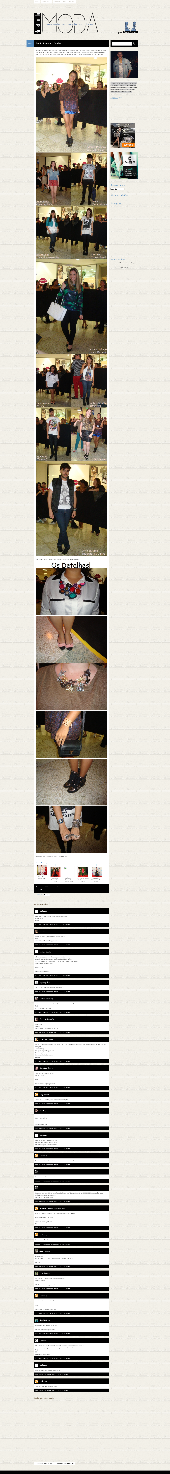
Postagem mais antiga (44, 1463)
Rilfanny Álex (45, 982)
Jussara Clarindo (46, 1039)
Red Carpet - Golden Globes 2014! (55, 879)
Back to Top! (99, 1472)
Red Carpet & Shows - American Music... (96, 879)
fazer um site (124, 267)
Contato (57, 1)
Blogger (78, 1472)
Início (37, 1)
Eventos (46, 895)
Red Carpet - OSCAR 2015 (42, 877)
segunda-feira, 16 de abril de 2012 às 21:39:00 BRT (52, 1358)
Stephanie (43, 1340)
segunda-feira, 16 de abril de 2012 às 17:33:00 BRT (52, 1148)
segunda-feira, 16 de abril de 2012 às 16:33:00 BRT (52, 1087)
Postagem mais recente (65, 1463)
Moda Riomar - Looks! (48, 43)
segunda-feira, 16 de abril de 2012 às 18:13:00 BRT (52, 1165)
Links (64, 1)
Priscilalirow (45, 1273)
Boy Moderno (45, 1320)
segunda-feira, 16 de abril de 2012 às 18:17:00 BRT (52, 1181)
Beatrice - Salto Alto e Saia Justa (52, 1208)
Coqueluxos (44, 1094)
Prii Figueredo (45, 1110)
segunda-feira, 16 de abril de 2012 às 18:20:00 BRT (52, 1201)
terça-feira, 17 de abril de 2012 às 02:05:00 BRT (51, 1374)
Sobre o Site (46, 1)
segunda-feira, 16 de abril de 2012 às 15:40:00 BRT (52, 992)
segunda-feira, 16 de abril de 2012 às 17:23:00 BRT (52, 1128)
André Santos (45, 1250)
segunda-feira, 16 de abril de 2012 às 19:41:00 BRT (52, 1289)
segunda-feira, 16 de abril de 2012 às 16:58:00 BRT (52, 1104)
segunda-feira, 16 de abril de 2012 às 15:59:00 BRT (52, 1012)
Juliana (42, 931)
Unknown (43, 1155)
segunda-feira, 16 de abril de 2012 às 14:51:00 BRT (52, 924)
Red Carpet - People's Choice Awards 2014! (69, 879)
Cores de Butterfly (47, 1019)
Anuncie (72, 1)
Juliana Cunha (45, 951)
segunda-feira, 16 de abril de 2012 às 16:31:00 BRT (52, 1061)
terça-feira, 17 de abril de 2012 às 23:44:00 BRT (51, 1390)
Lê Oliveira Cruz (46, 998)
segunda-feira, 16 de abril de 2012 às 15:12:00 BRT (52, 975)
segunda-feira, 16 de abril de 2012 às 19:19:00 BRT (52, 1244)
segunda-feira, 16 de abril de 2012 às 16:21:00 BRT (52, 1032)
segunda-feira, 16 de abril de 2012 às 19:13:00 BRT (52, 1228)
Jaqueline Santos (46, 1068)
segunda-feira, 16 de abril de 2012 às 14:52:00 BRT (52, 945)
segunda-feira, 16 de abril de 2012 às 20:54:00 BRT (52, 1313)
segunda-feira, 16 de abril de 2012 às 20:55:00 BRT (52, 1333)
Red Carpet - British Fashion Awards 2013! (83, 879)
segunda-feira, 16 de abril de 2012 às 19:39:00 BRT (52, 1266)
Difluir (91, 1472)
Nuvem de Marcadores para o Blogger (124, 263)
